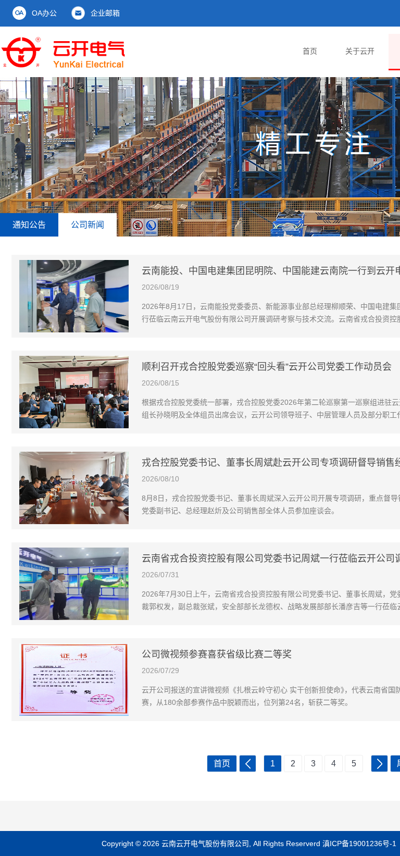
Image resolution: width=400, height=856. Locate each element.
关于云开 (359, 51)
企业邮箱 (105, 13)
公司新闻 (87, 224)
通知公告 (29, 224)
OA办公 (44, 13)
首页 (310, 51)
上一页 (247, 763)
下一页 (379, 763)
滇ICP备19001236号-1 (359, 843)
